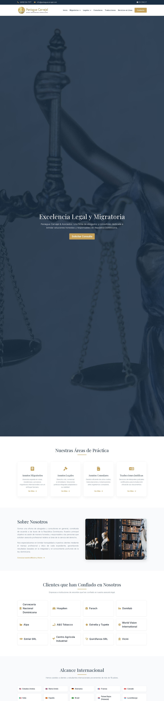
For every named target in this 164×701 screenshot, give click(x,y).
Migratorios (74, 10)
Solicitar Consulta (82, 236)
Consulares (98, 10)
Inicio (65, 10)
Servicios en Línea (125, 10)
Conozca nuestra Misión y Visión (29, 558)
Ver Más (31, 491)
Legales (86, 10)
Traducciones (110, 10)
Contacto (140, 10)
